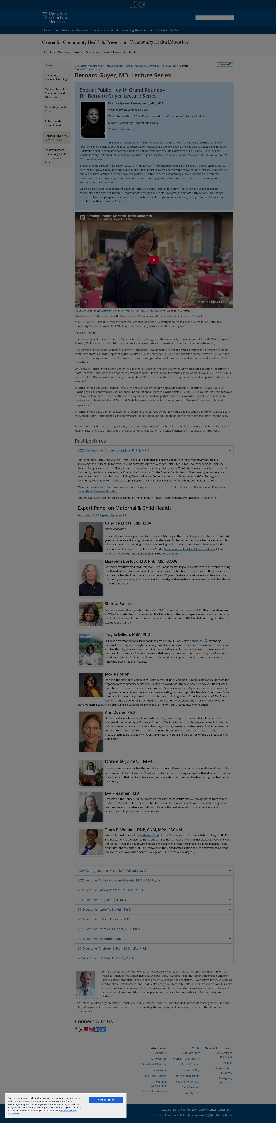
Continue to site (106, 1099)
